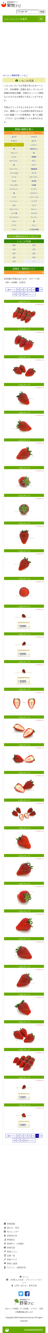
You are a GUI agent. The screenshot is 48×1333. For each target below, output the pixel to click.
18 (22, 294)
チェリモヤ (14, 185)
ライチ (14, 225)
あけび (14, 136)
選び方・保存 (13, 1227)
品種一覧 (11, 1255)
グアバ (34, 165)
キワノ (34, 161)
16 (14, 294)
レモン (14, 229)
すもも (14, 181)
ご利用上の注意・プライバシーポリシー (25, 1281)
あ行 (14, 245)
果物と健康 (12, 1263)
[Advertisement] (24, 48)
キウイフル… (14, 161)
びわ (14, 205)
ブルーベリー (14, 209)
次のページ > (30, 294)
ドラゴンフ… (14, 189)
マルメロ (34, 213)
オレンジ (14, 153)
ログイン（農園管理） (17, 1267)
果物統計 (11, 1239)
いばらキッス (24, 301)
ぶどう (34, 205)
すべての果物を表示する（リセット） (24, 236)
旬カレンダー (13, 1231)
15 (41, 289)
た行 (33, 249)
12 (29, 289)
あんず (34, 141)
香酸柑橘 (34, 169)
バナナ (14, 197)
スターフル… (34, 177)
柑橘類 (34, 157)
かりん (14, 157)
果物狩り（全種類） (16, 1243)
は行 (33, 253)
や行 (33, 257)
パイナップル (34, 197)
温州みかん (34, 149)
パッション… (14, 201)
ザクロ (34, 173)
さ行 (14, 249)
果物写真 (15, 75)
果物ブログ (12, 1259)
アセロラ (34, 136)
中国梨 (34, 185)
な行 (14, 253)
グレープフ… (14, 169)
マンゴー (34, 217)
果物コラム (12, 1251)
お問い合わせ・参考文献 (25, 1285)
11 (25, 289)
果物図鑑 (11, 1223)
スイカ (14, 177)
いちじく (34, 145)
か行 (33, 245)
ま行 (14, 257)
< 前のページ (11, 289)
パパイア (34, 201)
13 (33, 289)
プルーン (34, 209)
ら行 (14, 261)
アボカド (14, 141)
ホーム (6, 75)
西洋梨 (34, 181)
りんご (34, 225)
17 (18, 294)
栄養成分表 (12, 1235)
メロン (14, 221)
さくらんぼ (14, 173)
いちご (25, 75)
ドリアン (34, 189)
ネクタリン (34, 193)
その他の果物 (34, 229)
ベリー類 (14, 213)
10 (22, 289)
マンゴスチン (14, 217)
